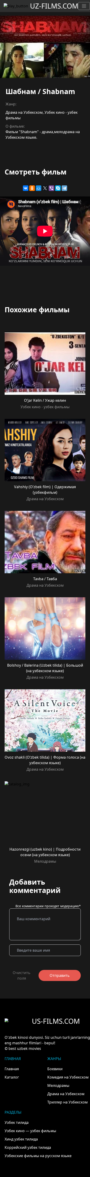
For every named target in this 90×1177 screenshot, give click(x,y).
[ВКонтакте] (25, 188)
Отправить (60, 975)
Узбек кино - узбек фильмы (45, 406)
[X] (45, 188)
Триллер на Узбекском (67, 1102)
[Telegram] (64, 188)
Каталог (12, 1077)
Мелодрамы (45, 861)
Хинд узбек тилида (21, 1139)
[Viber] (51, 188)
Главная (12, 1068)
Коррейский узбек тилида (28, 1147)
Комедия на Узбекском (68, 1077)
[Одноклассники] (32, 188)
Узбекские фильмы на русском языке (38, 1155)
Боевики (55, 1068)
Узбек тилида (17, 1122)
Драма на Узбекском (24, 112)
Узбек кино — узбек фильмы (30, 1130)
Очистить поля (21, 975)
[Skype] (58, 188)
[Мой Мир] (38, 188)
